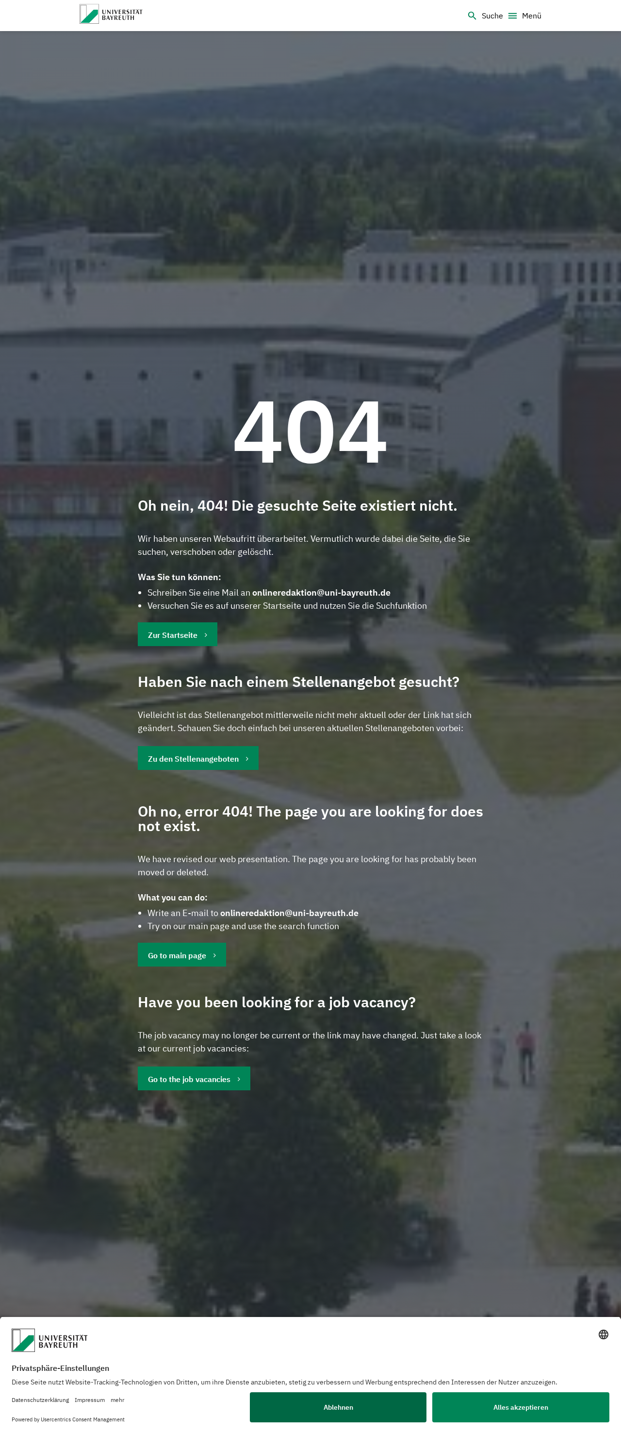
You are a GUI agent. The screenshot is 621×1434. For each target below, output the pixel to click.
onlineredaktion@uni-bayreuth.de (321, 592)
